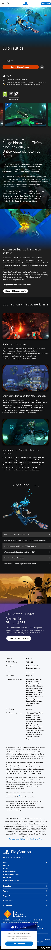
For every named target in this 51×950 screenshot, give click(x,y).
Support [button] (6, 896)
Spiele (12, 857)
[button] (25, 114)
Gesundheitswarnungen (13, 795)
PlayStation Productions (11, 874)
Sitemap (47, 940)
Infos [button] (5, 862)
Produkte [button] (7, 886)
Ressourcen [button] (8, 901)
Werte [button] (5, 891)
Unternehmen (7, 877)
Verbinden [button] (7, 906)
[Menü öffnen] (2, 3)
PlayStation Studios (9, 871)
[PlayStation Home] (25, 3)
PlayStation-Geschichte (11, 880)
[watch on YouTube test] (40, 123)
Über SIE (6, 866)
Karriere (5, 869)
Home (5, 857)
